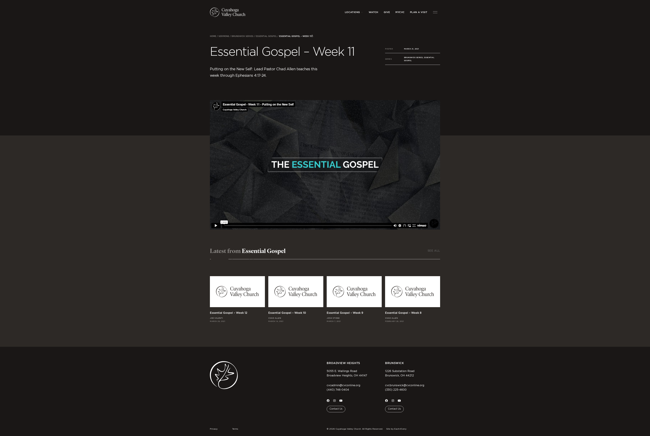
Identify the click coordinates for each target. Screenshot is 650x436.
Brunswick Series (242, 36)
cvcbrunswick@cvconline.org (404, 385)
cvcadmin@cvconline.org (343, 385)
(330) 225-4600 (396, 389)
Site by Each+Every (396, 429)
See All (434, 250)
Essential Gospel (266, 36)
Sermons (224, 36)
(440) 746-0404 (338, 389)
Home (213, 36)
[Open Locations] (362, 12)
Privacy (214, 429)
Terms (235, 429)
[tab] (220, 261)
